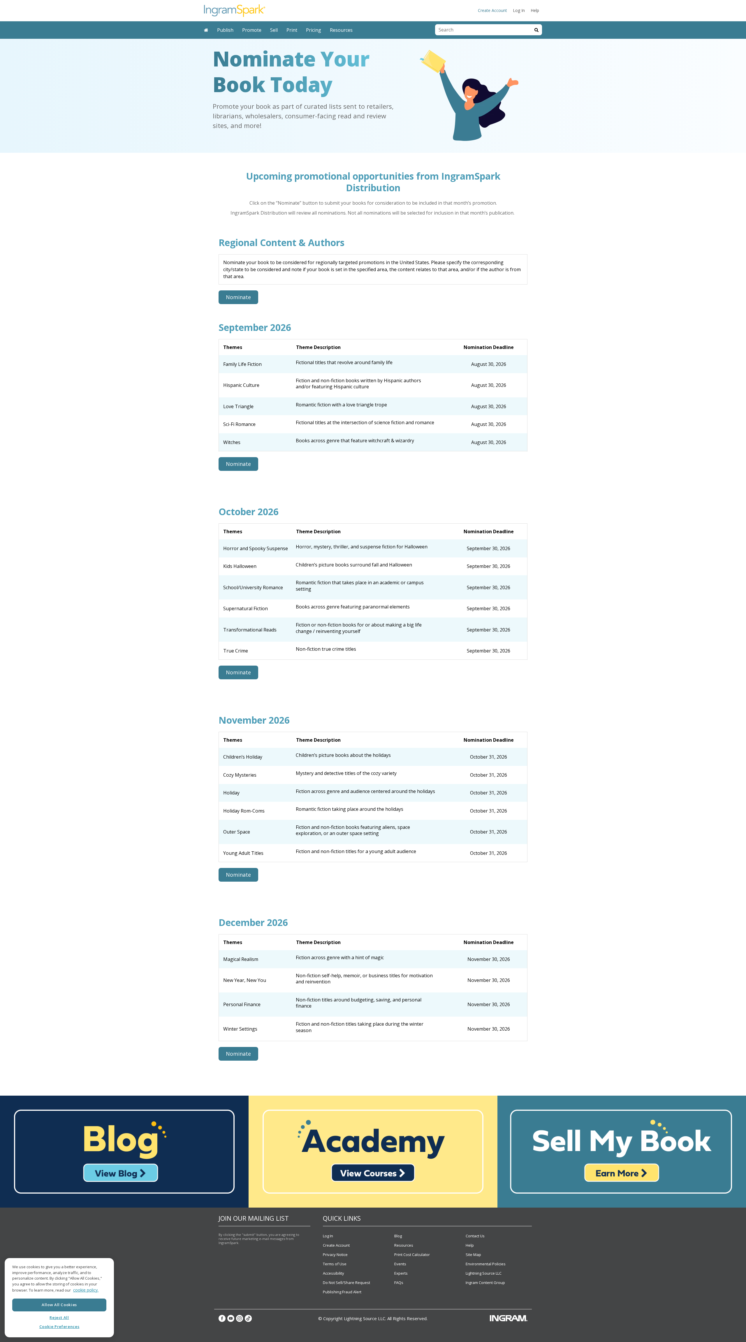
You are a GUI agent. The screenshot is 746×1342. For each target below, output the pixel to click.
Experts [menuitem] (401, 1273)
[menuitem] (206, 30)
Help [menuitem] (535, 10)
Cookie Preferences (59, 1326)
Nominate (238, 297)
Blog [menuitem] (398, 1236)
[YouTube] (230, 1318)
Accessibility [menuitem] (333, 1273)
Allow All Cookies (59, 1304)
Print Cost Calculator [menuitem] (412, 1254)
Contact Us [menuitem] (475, 1236)
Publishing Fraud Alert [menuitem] (342, 1291)
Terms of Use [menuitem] (334, 1263)
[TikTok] (248, 1318)
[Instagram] (239, 1318)
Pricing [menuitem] (313, 30)
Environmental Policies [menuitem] (486, 1263)
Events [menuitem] (400, 1263)
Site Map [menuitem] (473, 1254)
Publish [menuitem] (225, 30)
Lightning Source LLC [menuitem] (484, 1273)
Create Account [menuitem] (492, 10)
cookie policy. (85, 1290)
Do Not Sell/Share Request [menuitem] (346, 1282)
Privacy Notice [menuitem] (335, 1254)
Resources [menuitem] (341, 30)
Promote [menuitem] (251, 30)
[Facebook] (222, 1318)
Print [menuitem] (291, 30)
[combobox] (483, 29)
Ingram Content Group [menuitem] (485, 1282)
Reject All (59, 1317)
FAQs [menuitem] (398, 1282)
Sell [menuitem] (274, 30)
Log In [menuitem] (519, 10)
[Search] (536, 29)
